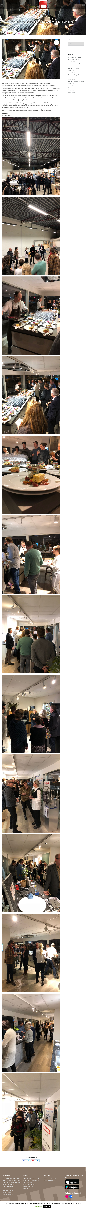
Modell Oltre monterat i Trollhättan (74, 89)
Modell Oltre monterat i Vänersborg (74, 69)
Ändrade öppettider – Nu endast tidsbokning (75, 58)
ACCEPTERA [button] (47, 1206)
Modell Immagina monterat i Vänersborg (76, 82)
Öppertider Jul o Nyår (74, 64)
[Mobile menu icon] (83, 5)
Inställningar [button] (38, 1206)
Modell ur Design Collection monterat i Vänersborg (76, 76)
